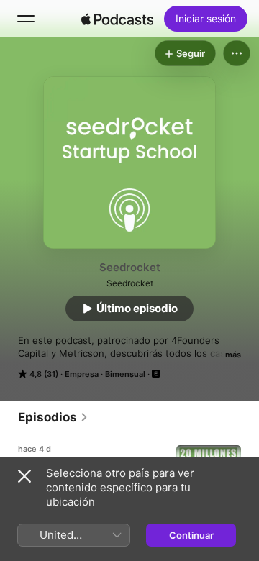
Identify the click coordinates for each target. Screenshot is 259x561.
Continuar (191, 535)
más (233, 355)
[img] (117, 19)
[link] (53, 417)
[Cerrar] (24, 476)
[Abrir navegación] (26, 19)
